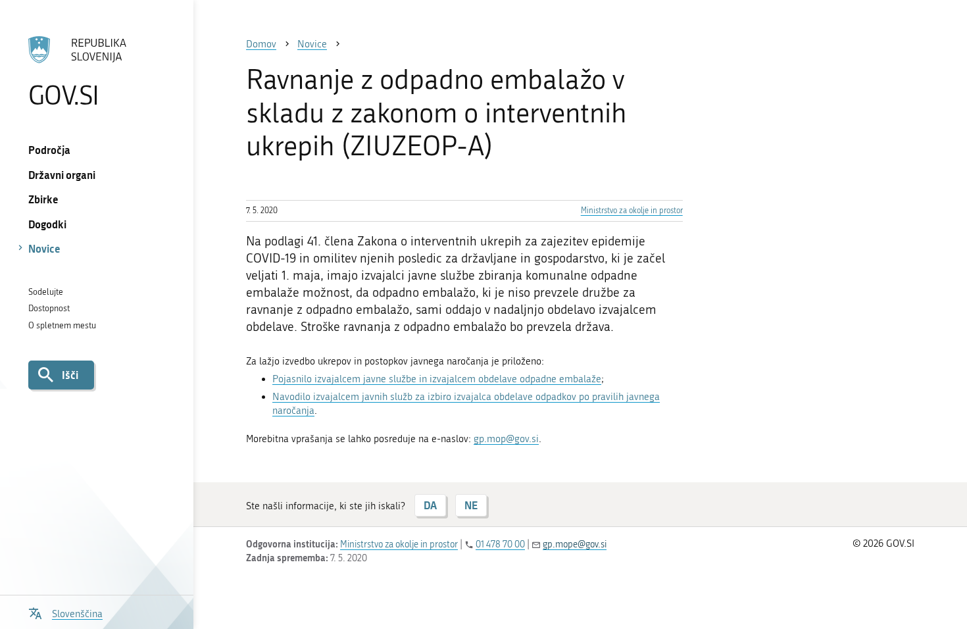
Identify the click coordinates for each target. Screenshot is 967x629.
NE (471, 505)
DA (430, 505)
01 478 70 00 (500, 544)
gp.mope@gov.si (575, 544)
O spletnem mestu (62, 325)
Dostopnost (49, 308)
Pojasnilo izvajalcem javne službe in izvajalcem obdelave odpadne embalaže (436, 379)
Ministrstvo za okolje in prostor (632, 210)
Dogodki (47, 224)
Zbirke (43, 199)
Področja (49, 149)
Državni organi (61, 174)
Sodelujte (45, 292)
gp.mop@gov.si (506, 439)
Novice (44, 248)
